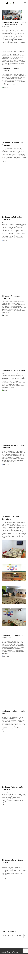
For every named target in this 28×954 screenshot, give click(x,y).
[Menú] (23, 3)
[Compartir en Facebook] (3, 936)
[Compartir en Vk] (20, 936)
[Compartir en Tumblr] (17, 936)
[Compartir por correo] (25, 936)
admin (18, 26)
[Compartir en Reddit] (22, 936)
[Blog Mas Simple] (11, 3)
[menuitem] (23, 3)
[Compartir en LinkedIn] (15, 936)
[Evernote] (12, 15)
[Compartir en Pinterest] (13, 936)
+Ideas (13, 26)
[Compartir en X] (6, 936)
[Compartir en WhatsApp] (10, 936)
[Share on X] (8, 936)
